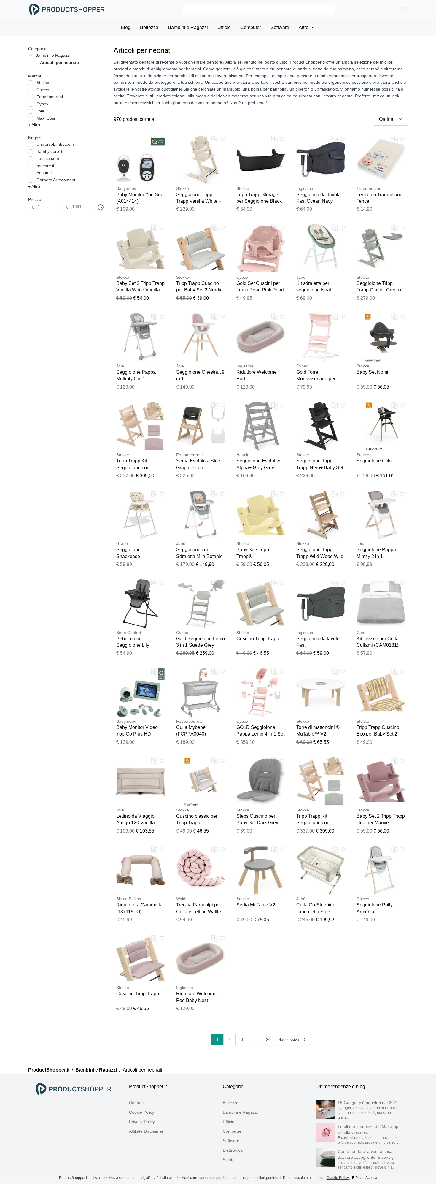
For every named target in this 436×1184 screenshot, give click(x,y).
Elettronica (233, 1150)
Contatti (136, 1102)
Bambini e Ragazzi (96, 1069)
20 (268, 1039)
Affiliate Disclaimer (146, 1131)
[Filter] (100, 207)
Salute (229, 1159)
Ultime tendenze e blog (340, 1086)
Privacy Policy (142, 1121)
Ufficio (228, 1121)
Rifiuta (357, 1178)
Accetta (371, 1178)
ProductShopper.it (48, 1069)
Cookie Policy (141, 1112)
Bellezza (230, 1102)
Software (231, 1140)
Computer (232, 1131)
